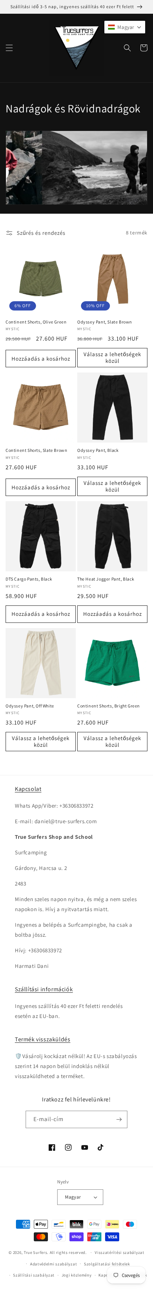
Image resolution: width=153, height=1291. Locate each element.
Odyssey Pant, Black (97, 450)
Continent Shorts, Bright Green (108, 706)
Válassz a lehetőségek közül (112, 357)
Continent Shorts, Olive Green (36, 322)
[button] (9, 48)
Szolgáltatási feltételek (107, 1264)
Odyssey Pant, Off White (30, 706)
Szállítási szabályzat (34, 1275)
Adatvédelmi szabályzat (53, 1264)
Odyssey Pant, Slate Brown (104, 322)
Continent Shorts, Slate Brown (36, 450)
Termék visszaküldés (42, 1039)
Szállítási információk (44, 989)
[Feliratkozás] (119, 1119)
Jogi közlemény (77, 1275)
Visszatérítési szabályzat (119, 1252)
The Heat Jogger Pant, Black (105, 579)
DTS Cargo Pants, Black (29, 579)
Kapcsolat (28, 789)
